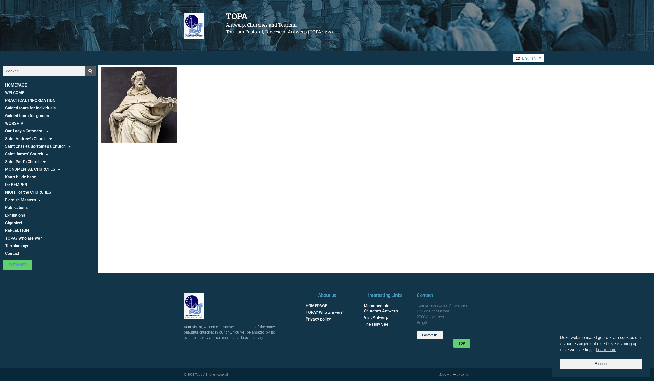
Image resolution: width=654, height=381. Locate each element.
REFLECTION (17, 230)
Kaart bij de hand (20, 177)
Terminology (16, 245)
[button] (528, 58)
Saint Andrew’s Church (26, 138)
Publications (16, 207)
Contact (12, 253)
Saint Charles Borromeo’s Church (35, 146)
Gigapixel (13, 222)
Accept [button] (601, 364)
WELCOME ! (15, 92)
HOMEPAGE (16, 85)
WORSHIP (14, 123)
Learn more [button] (606, 350)
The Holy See (376, 324)
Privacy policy (318, 319)
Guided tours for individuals (30, 108)
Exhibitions (15, 215)
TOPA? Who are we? (23, 238)
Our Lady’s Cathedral (24, 131)
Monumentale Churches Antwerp (381, 308)
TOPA (237, 15)
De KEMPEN (16, 184)
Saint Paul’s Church (23, 161)
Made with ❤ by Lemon (454, 374)
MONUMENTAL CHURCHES (30, 169)
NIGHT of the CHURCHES (28, 192)
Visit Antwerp (376, 317)
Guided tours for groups (27, 115)
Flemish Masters (20, 200)
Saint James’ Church (24, 154)
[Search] (90, 71)
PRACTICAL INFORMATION (30, 100)
